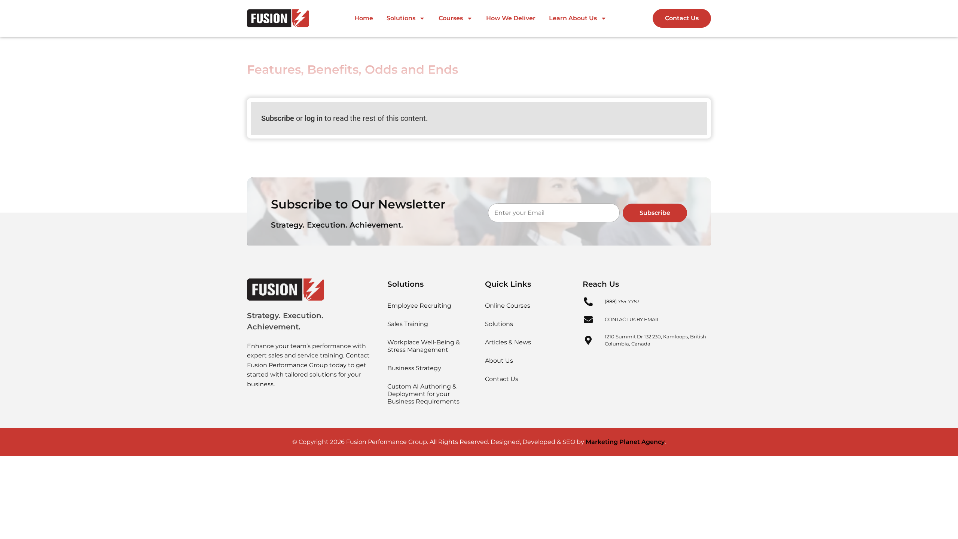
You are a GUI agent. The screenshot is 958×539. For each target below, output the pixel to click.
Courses (451, 18)
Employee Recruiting (419, 305)
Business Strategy (414, 368)
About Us (499, 360)
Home (363, 18)
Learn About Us (573, 18)
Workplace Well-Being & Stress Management (423, 346)
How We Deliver (511, 18)
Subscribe (277, 118)
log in (314, 118)
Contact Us (501, 379)
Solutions (401, 18)
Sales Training (407, 324)
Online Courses (507, 305)
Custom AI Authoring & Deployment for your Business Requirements (423, 394)
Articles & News (508, 342)
